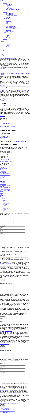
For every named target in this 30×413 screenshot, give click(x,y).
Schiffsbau (8, 5)
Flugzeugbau (9, 8)
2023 (1, 54)
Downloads (2, 182)
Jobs (7, 23)
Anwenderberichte (10, 31)
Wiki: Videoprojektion (11, 27)
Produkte (5, 12)
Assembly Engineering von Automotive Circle (10, 58)
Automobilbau (9, 4)
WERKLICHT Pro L (5, 187)
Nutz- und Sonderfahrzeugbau (13, 9)
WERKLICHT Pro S (5, 189)
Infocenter (5, 24)
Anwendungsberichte (5, 185)
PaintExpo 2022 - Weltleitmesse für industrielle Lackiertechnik (14, 90)
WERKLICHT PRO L (11, 13)
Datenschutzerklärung (21, 141)
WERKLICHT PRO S (11, 14)
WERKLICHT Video (5, 190)
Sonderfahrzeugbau (4, 173)
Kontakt (5, 39)
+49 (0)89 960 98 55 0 (5, 137)
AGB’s (4, 210)
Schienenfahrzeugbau (11, 10)
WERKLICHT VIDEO (11, 15)
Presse (7, 35)
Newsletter (8, 37)
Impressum (5, 208)
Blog (7, 33)
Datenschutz (6, 209)
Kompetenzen (9, 19)
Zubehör (8, 17)
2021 (6, 54)
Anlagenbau (8, 6)
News (4, 32)
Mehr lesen (2, 68)
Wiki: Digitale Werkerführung (13, 28)
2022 (3, 54)
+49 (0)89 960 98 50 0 (5, 159)
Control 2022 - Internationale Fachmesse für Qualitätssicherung (14, 105)
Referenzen (8, 21)
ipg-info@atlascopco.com (6, 161)
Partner (7, 22)
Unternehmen (6, 18)
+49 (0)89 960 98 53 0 (5, 135)
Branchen (5, 3)
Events (7, 36)
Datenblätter (8, 30)
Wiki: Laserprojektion (11, 26)
